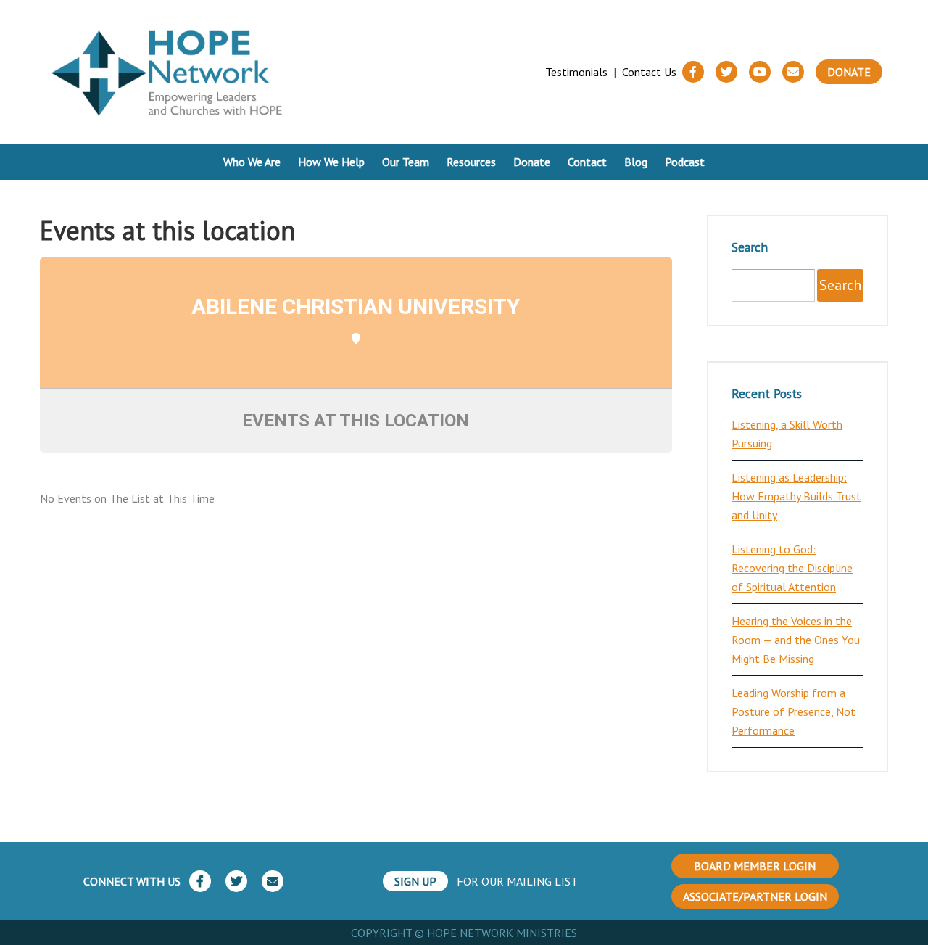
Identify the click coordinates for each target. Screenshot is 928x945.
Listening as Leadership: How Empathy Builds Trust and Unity (796, 496)
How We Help (331, 162)
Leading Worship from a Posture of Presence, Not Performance (794, 711)
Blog (635, 162)
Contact (587, 162)
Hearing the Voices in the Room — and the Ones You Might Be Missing (796, 640)
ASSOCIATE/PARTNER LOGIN (755, 896)
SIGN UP (415, 881)
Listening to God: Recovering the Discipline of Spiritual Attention (792, 568)
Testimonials (576, 72)
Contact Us (649, 72)
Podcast (685, 162)
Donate (849, 72)
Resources (471, 162)
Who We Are (252, 162)
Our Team (405, 162)
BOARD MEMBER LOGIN (755, 866)
